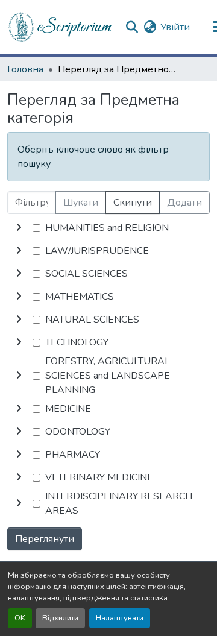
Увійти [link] (175, 27)
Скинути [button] (132, 202)
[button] (61, 27)
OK (19, 617)
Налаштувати (119, 617)
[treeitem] (108, 250)
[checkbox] (36, 228)
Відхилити (60, 617)
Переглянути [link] (44, 539)
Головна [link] (25, 69)
